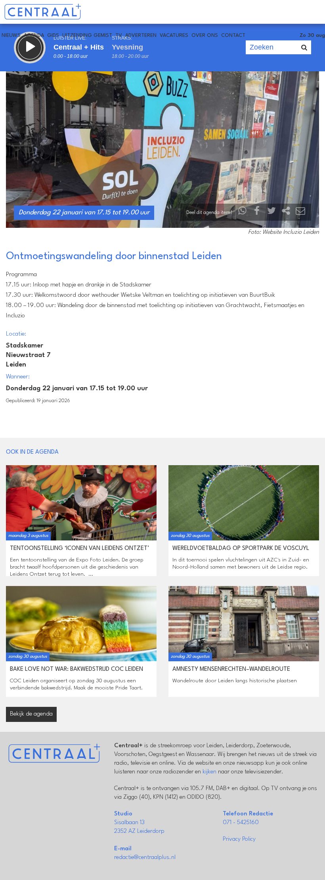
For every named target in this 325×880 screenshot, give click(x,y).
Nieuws (11, 35)
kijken (209, 772)
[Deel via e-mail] (300, 212)
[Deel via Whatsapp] (242, 212)
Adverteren (141, 35)
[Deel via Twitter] (271, 212)
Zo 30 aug (312, 35)
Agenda (34, 35)
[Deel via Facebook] (257, 212)
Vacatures (174, 35)
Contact (233, 35)
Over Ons (204, 35)
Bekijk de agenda (31, 714)
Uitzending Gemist (87, 35)
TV (118, 35)
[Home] (42, 12)
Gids (53, 35)
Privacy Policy (239, 839)
